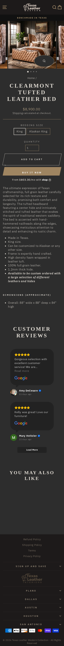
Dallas (31, 599)
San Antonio (31, 624)
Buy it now (32, 172)
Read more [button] (22, 370)
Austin (31, 607)
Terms (32, 550)
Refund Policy (32, 539)
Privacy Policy (32, 556)
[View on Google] (21, 378)
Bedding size (32, 125)
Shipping (18, 113)
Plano (31, 590)
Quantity (32, 141)
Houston (31, 615)
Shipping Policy (32, 545)
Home (31, 78)
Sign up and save (31, 566)
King (20, 131)
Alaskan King (38, 131)
